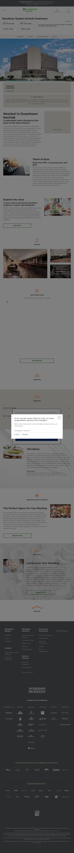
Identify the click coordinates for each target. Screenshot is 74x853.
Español (25, 434)
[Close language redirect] (59, 417)
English (16, 434)
